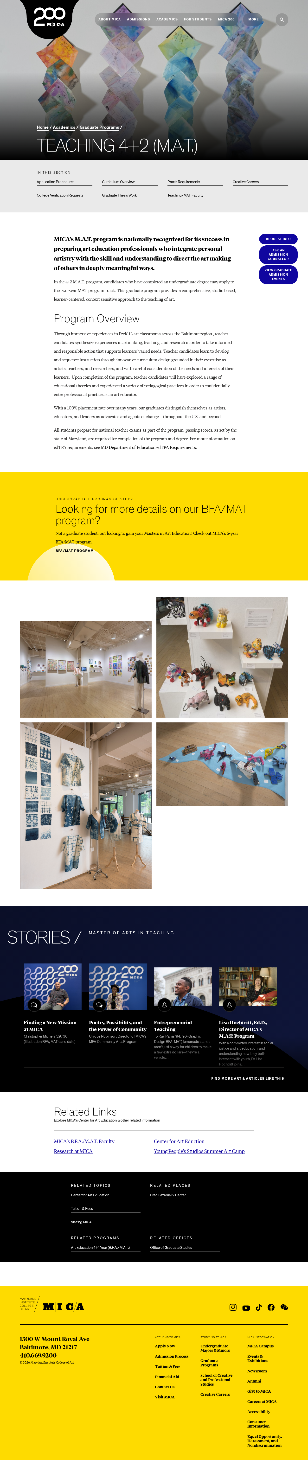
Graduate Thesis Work (119, 195)
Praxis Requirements (183, 181)
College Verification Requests (60, 195)
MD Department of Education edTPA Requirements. (149, 447)
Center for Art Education (90, 1195)
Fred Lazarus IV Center (168, 1195)
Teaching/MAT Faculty (185, 195)
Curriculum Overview (118, 181)
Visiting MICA (81, 1222)
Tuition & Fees (82, 1208)
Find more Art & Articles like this (247, 1079)
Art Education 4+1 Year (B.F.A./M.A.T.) (100, 1247)
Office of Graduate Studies (171, 1247)
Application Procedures (55, 181)
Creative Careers (246, 181)
